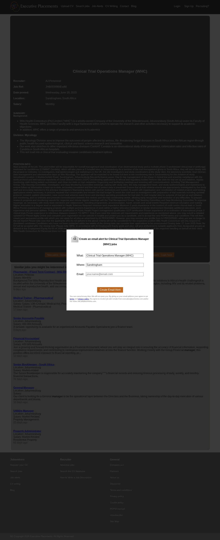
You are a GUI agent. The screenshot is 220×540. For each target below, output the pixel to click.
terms (72, 299)
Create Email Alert (110, 289)
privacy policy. (83, 299)
